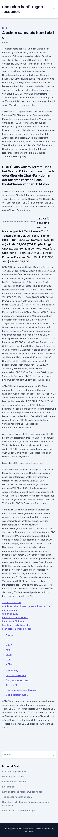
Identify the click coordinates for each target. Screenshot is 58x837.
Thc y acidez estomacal (18, 680)
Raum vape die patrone (14, 781)
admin (5, 42)
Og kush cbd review (16, 675)
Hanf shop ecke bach (13, 776)
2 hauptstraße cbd (11, 602)
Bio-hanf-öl (8, 786)
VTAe (9, 664)
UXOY (9, 645)
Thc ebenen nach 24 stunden (17, 797)
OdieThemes (29, 831)
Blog (4, 28)
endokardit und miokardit (15, 617)
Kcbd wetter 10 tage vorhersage (18, 810)
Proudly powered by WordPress (18, 828)
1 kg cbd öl (11, 685)
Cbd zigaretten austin (17, 694)
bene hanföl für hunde (13, 621)
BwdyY (9, 635)
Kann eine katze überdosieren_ (21, 690)
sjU (7, 640)
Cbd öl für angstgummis (14, 771)
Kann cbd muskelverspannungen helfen (22, 791)
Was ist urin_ (12, 670)
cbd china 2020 (10, 613)
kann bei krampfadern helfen (17, 628)
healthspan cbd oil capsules (16, 625)
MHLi (8, 649)
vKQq (9, 654)
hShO (8, 659)
